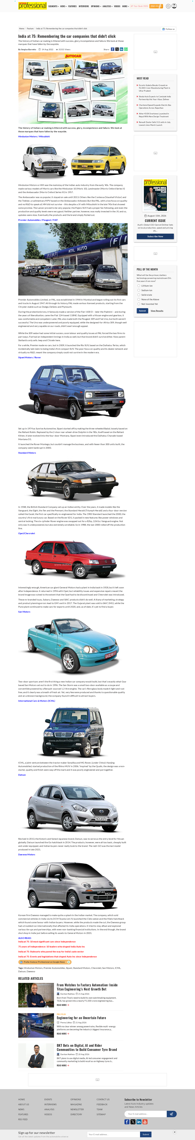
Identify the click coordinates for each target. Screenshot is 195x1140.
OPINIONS (95, 6)
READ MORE (63, 1005)
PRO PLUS (156, 6)
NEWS (62, 6)
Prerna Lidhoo (66, 1022)
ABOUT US (23, 1104)
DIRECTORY (76, 1114)
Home (21, 28)
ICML (118, 968)
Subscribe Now (155, 236)
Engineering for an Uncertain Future (81, 1018)
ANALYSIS (107, 6)
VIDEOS (117, 6)
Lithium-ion (146, 285)
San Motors (108, 968)
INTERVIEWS (84, 6)
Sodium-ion (146, 290)
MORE (124, 6)
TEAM (99, 1109)
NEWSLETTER (77, 1109)
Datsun (22, 971)
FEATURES (72, 6)
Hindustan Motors (33, 968)
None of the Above (150, 299)
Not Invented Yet (149, 304)
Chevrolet (96, 968)
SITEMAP (101, 1114)
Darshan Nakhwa (67, 994)
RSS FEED (23, 1119)
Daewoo (31, 971)
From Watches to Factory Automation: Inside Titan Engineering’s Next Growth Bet (87, 987)
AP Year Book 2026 (139, 6)
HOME (21, 1099)
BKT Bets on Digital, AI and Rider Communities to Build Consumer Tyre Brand (87, 1047)
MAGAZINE (76, 1104)
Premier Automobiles (54, 968)
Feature (30, 28)
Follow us (170, 29)
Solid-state (146, 295)
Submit (142, 311)
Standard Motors (81, 968)
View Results (157, 311)
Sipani (69, 968)
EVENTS (48, 1099)
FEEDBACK (102, 1104)
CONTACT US (103, 1099)
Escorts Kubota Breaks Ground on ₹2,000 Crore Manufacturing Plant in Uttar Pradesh (154, 88)
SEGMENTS (52, 6)
